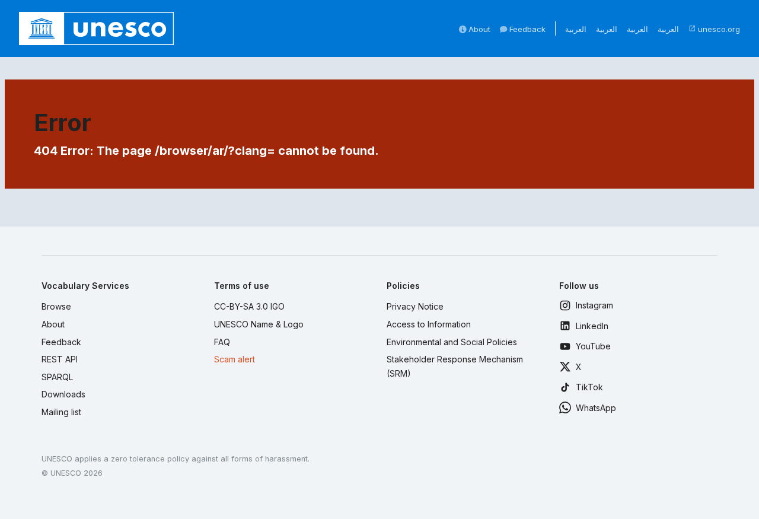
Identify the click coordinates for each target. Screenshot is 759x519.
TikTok (589, 387)
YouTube (593, 346)
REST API (60, 359)
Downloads (63, 394)
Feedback (526, 29)
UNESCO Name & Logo (259, 324)
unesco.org (714, 29)
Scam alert (234, 359)
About (478, 29)
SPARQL (57, 377)
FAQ (222, 342)
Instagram (594, 305)
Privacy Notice (415, 306)
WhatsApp (596, 408)
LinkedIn (592, 326)
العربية (575, 29)
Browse (56, 306)
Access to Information (429, 324)
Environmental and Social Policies (452, 342)
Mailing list (61, 412)
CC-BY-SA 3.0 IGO (249, 306)
